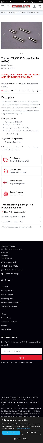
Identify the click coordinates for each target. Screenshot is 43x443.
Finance (4, 325)
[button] (2, 6)
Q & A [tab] (39, 90)
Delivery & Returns (8, 290)
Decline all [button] (31, 433)
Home (3, 12)
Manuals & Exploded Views (11, 302)
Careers (4, 314)
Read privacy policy (23, 428)
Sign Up (21, 357)
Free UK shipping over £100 (33, 2)
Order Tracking (7, 294)
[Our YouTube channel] (9, 280)
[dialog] (21, 430)
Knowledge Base (7, 298)
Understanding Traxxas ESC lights (13, 216)
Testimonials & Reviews (9, 306)
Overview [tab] (5, 90)
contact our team (15, 83)
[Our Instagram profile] (5, 280)
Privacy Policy (6, 317)
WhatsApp (7, 2)
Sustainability (6, 329)
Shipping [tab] (31, 90)
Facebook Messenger (11, 273)
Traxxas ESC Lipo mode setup (12, 222)
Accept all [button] (11, 433)
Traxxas (9, 65)
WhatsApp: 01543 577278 (13, 269)
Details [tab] (14, 90)
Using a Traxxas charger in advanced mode (17, 227)
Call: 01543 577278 (10, 266)
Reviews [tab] (22, 90)
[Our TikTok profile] (12, 280)
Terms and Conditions (9, 321)
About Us (4, 286)
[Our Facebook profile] (2, 280)
